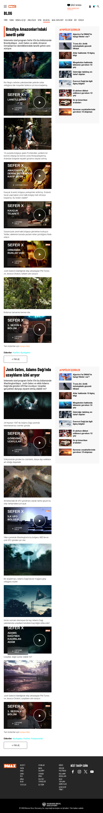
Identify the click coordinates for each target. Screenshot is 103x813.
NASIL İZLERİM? (41, 769)
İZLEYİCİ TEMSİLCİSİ (42, 780)
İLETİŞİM (41, 784)
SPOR (39, 20)
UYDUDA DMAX (41, 774)
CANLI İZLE (22, 774)
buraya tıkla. (25, 346)
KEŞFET (22, 765)
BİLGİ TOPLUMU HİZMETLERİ (63, 781)
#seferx (16, 352)
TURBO (11, 20)
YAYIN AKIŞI (22, 769)
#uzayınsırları (37, 738)
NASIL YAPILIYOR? (57, 20)
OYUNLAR (41, 765)
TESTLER (23, 784)
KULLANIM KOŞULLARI (62, 774)
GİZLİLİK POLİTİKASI (62, 769)
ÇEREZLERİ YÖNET (62, 788)
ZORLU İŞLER (32, 20)
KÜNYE (61, 765)
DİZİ (75, 20)
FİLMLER (81, 20)
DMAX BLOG (22, 780)
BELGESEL (46, 20)
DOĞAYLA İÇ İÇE (21, 20)
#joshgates (25, 352)
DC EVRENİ (68, 20)
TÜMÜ (5, 20)
